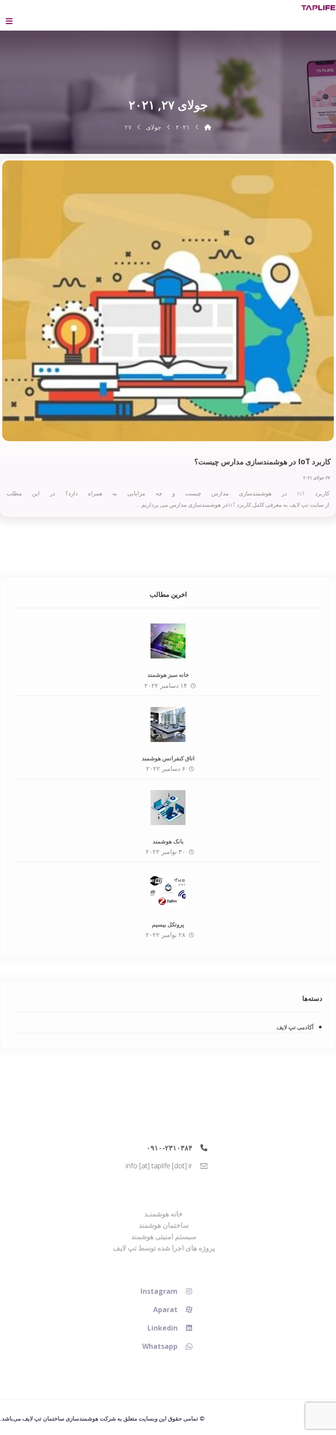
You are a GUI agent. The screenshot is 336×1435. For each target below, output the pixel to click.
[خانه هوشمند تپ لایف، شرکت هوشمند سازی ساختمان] (318, 7)
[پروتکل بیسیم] (168, 890)
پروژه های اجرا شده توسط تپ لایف (164, 1248)
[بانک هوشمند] (168, 807)
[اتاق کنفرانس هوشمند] (168, 724)
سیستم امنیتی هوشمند (163, 1236)
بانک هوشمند (168, 841)
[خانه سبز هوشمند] (168, 640)
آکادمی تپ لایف (295, 1027)
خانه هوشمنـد (163, 1214)
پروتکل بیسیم (168, 924)
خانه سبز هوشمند (168, 675)
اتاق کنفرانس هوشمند (168, 758)
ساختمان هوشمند (164, 1225)
